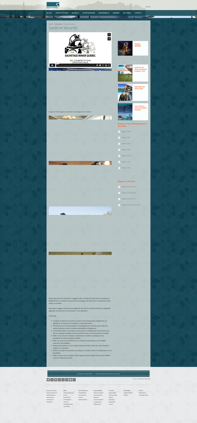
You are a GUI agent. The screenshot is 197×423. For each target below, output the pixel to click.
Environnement (98, 395)
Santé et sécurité (98, 393)
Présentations (67, 399)
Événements (67, 397)
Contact (111, 404)
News (65, 390)
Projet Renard (82, 393)
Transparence (98, 402)
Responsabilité (104, 13)
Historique (49, 402)
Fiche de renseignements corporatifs (68, 404)
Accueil (49, 13)
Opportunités (112, 393)
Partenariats (97, 404)
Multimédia (127, 13)
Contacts (138, 13)
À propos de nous (62, 13)
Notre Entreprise (89, 13)
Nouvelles (75, 13)
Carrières (116, 13)
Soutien (111, 397)
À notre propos (113, 395)
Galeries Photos (128, 393)
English (148, 7)
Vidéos (126, 395)
